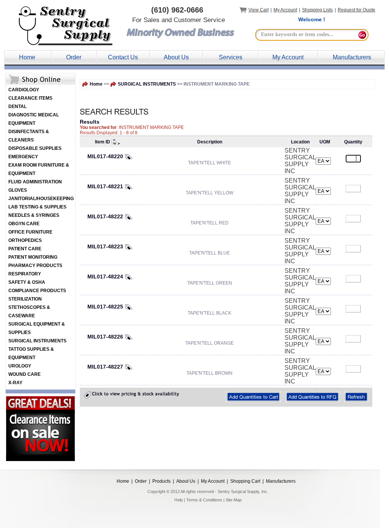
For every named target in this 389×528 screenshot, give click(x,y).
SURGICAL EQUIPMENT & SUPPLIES (36, 328)
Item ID (102, 142)
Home (27, 57)
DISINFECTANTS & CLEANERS (28, 136)
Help (178, 500)
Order (73, 57)
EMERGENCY (23, 156)
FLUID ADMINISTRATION (35, 181)
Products (161, 481)
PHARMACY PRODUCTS (35, 265)
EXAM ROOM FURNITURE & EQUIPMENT (38, 169)
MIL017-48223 (105, 246)
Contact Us (123, 57)
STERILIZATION (25, 299)
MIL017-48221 (105, 186)
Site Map (234, 500)
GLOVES (17, 190)
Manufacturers (352, 57)
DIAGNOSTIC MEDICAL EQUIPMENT (33, 119)
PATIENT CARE (24, 248)
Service (229, 57)
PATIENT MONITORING (32, 257)
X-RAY (15, 382)
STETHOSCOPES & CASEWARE (29, 311)
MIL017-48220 (105, 156)
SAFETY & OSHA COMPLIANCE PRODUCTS (37, 286)
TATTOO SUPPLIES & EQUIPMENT (31, 353)
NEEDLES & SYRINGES (33, 215)
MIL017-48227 (105, 367)
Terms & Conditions (204, 500)
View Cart (258, 10)
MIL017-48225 (105, 307)
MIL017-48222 (105, 216)
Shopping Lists (317, 10)
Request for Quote (356, 10)
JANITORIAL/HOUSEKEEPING (41, 198)
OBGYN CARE (24, 223)
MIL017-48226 (105, 337)
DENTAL (17, 106)
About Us (176, 57)
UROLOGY (19, 366)
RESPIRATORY (24, 274)
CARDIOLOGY (23, 89)
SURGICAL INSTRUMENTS (37, 341)
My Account (285, 10)
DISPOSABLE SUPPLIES (35, 148)
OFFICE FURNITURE (30, 232)
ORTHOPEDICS (25, 240)
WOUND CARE (24, 374)
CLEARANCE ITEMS (30, 98)
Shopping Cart (245, 481)
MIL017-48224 (105, 277)
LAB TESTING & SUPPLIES (37, 207)
